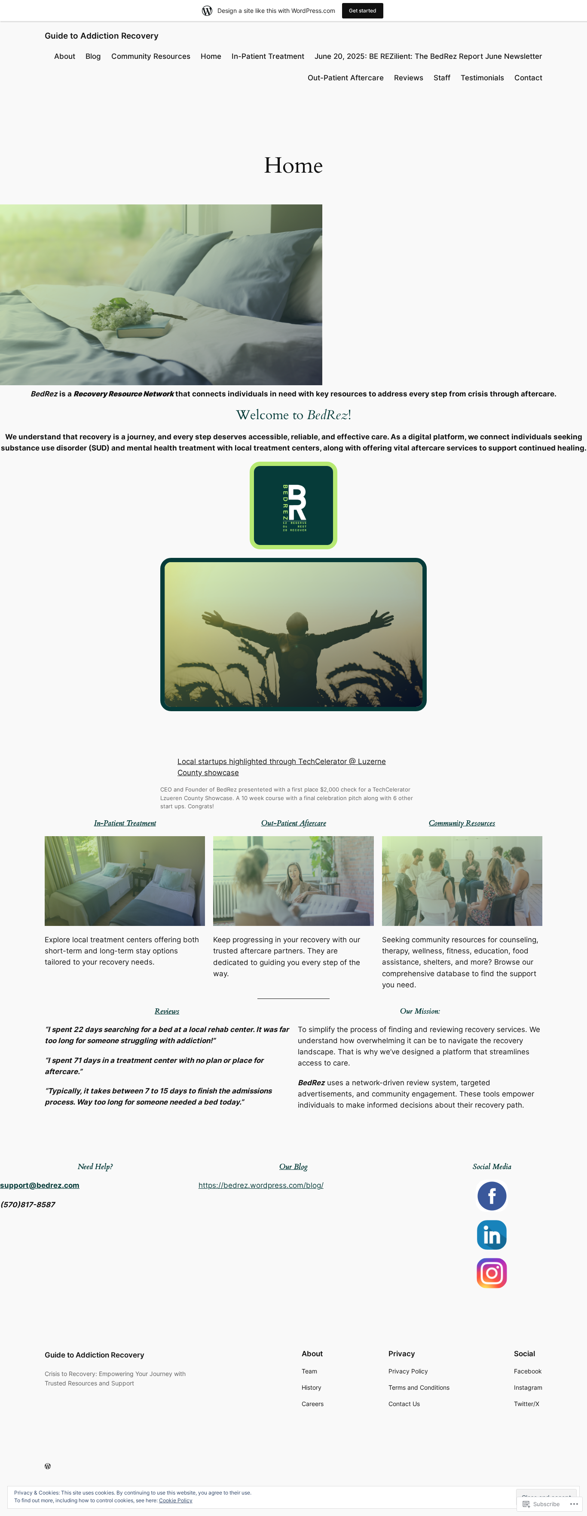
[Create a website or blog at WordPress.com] (48, 1466)
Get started (362, 10)
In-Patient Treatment (268, 56)
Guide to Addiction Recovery (102, 35)
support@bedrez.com (39, 1185)
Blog (93, 56)
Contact (528, 77)
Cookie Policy (176, 1500)
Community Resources (150, 56)
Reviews (408, 77)
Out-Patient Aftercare (346, 77)
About (64, 56)
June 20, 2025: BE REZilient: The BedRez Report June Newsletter (428, 56)
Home (211, 56)
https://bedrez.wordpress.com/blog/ (261, 1185)
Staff (442, 77)
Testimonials (482, 77)
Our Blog (293, 1167)
